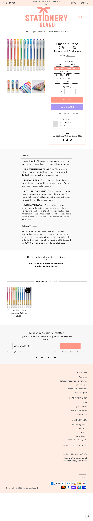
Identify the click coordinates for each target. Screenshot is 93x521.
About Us (83, 377)
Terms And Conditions (77, 389)
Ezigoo (33, 32)
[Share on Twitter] (67, 141)
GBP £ (73, 3)
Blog (85, 403)
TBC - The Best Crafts (78, 440)
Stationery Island (79, 424)
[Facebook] (4, 3)
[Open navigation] (13, 17)
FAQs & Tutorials (80, 407)
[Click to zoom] (41, 42)
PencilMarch (81, 436)
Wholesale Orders (79, 411)
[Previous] (10, 42)
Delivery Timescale (30, 226)
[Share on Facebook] (64, 141)
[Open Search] (65, 3)
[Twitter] (9, 3)
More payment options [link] (67, 113)
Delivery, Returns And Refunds (73, 381)
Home (27, 32)
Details (25, 156)
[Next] (15, 42)
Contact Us (82, 414)
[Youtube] (13, 3)
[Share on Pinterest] (71, 141)
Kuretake (83, 428)
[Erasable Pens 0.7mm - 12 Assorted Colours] (19, 297)
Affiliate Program (79, 393)
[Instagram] (6, 3)
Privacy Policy (81, 385)
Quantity (67, 87)
